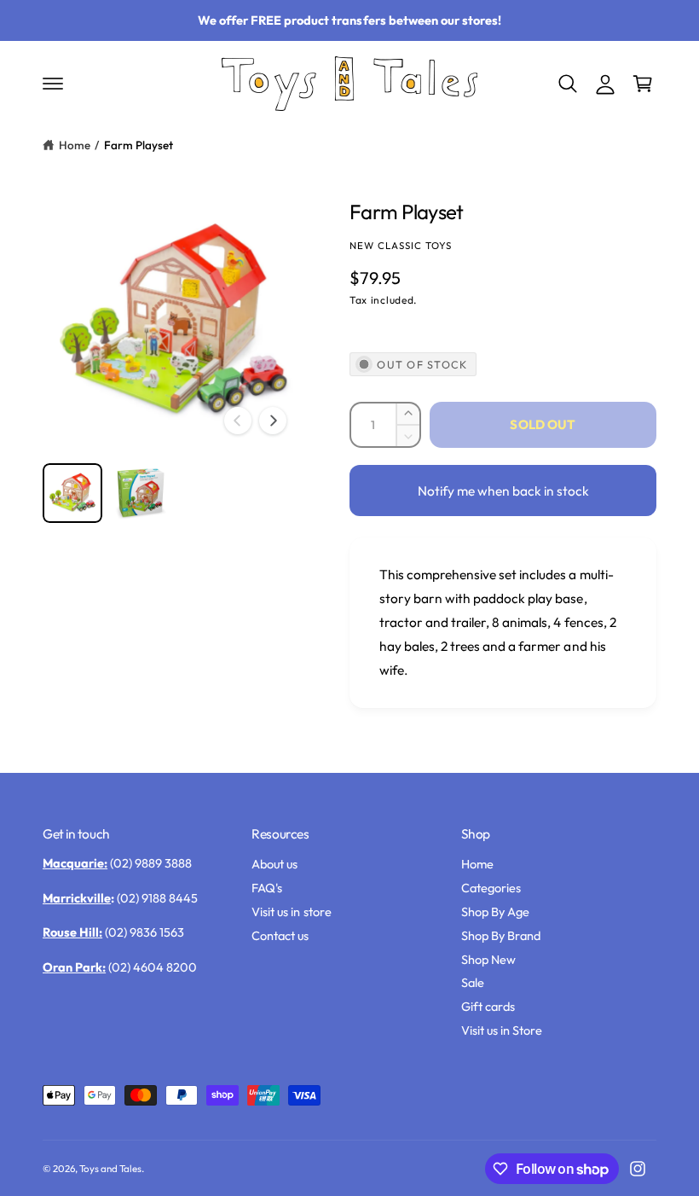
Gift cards (488, 1006)
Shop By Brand (500, 935)
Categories (491, 888)
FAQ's (266, 888)
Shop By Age (495, 911)
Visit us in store (291, 911)
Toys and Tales (110, 1168)
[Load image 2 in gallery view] (140, 493)
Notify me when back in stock (503, 490)
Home (74, 145)
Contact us (280, 935)
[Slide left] (237, 420)
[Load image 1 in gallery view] (72, 493)
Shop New (488, 959)
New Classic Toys (401, 245)
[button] (53, 83)
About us (274, 864)
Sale (472, 982)
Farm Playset (138, 145)
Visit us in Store (501, 1030)
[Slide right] (272, 420)
